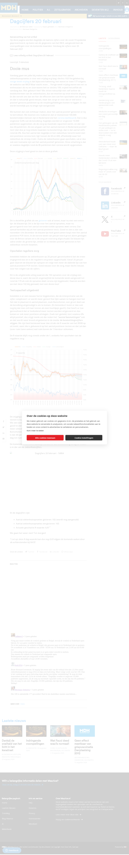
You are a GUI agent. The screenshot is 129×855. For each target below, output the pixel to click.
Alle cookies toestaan (45, 437)
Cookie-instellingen (84, 437)
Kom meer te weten (35, 430)
